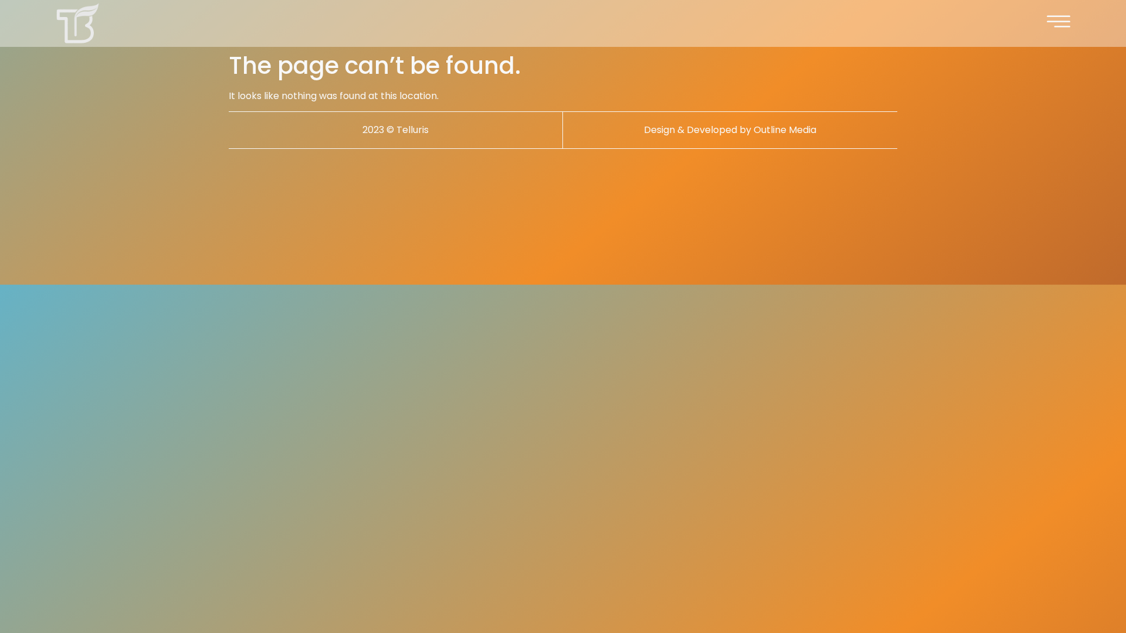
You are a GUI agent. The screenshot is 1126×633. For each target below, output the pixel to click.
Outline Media (785, 130)
